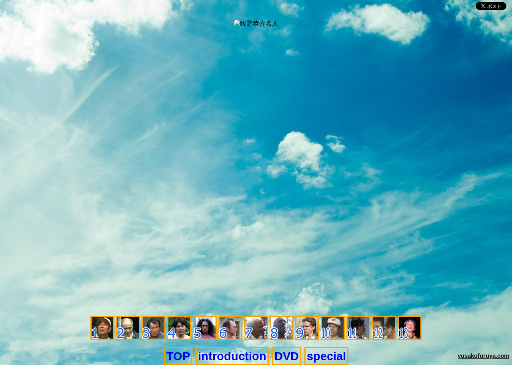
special (326, 356)
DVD (286, 356)
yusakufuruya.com (483, 356)
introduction (232, 356)
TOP (178, 356)
